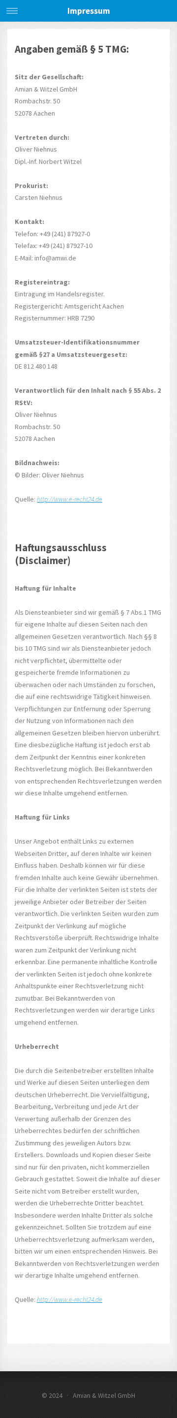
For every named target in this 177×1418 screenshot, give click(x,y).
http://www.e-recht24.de (69, 499)
